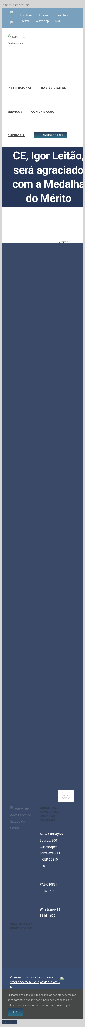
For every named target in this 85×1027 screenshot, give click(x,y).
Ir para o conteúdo (15, 5)
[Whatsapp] (11, 947)
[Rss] (17, 947)
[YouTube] (22, 939)
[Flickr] (22, 947)
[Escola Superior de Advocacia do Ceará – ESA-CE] (12, 23)
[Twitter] (27, 939)
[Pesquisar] (73, 135)
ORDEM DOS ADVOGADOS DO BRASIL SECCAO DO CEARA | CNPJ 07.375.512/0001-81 (35, 982)
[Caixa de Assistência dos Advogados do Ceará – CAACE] (12, 13)
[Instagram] (17, 939)
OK (15, 1012)
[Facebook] (11, 939)
